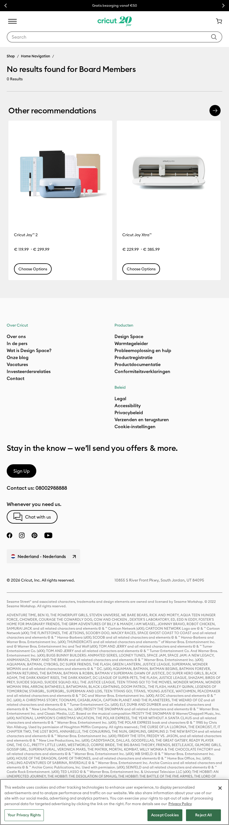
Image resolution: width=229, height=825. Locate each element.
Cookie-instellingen (135, 426)
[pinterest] (34, 535)
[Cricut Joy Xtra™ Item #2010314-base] (168, 172)
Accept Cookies (165, 815)
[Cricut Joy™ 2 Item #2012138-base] (60, 172)
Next (223, 5)
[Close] (220, 788)
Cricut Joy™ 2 (26, 234)
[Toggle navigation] (12, 21)
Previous (5, 5)
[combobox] (114, 37)
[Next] (215, 110)
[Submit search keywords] (214, 37)
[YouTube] (48, 535)
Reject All (203, 815)
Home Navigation (35, 56)
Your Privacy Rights (24, 815)
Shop (11, 56)
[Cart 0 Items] (216, 21)
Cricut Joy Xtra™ (137, 234)
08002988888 (51, 488)
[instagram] (22, 535)
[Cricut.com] (114, 21)
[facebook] (9, 535)
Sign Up (21, 471)
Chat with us (38, 517)
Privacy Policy (180, 803)
